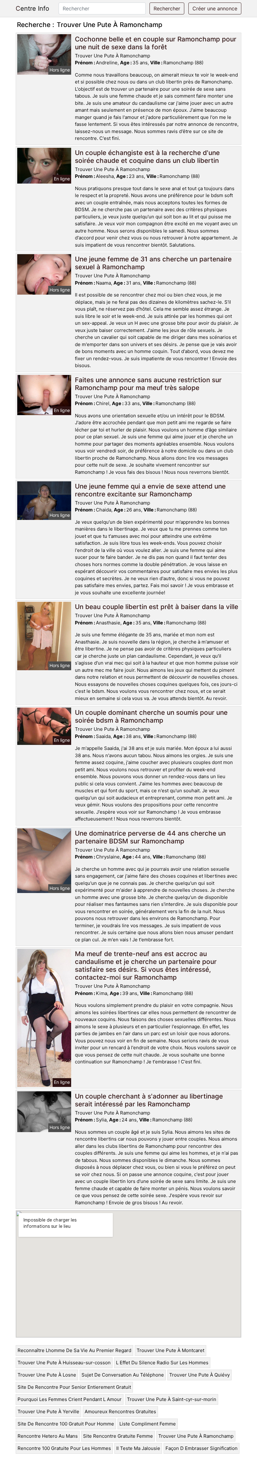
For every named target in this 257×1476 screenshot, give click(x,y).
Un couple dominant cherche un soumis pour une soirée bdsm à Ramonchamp (151, 716)
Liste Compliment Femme (147, 1424)
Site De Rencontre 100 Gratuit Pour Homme (66, 1424)
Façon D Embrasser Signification (201, 1448)
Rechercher (167, 8)
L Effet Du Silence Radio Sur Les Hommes (162, 1363)
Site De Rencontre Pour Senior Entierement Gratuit (74, 1387)
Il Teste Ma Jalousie (138, 1448)
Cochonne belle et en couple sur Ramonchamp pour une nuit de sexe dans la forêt (155, 43)
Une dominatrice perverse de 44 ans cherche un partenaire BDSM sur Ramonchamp (150, 837)
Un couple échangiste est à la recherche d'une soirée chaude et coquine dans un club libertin (147, 156)
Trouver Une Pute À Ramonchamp (195, 1436)
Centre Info (32, 8)
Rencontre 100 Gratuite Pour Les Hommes (64, 1448)
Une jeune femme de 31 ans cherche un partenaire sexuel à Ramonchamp (153, 263)
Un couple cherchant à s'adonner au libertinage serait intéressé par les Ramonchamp (149, 1100)
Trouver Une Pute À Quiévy (199, 1375)
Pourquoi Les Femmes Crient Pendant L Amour (70, 1399)
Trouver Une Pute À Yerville (48, 1411)
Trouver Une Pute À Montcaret (170, 1350)
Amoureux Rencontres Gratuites (120, 1411)
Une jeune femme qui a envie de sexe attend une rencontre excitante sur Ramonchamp (150, 490)
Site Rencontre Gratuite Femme (118, 1436)
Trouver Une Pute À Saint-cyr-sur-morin (171, 1399)
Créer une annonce (214, 8)
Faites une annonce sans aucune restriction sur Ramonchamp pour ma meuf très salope (148, 384)
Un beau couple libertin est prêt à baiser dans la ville (156, 607)
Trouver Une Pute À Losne (47, 1375)
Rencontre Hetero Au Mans (48, 1436)
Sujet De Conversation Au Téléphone (122, 1375)
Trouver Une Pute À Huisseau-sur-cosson (64, 1363)
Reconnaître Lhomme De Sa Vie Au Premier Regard (74, 1350)
